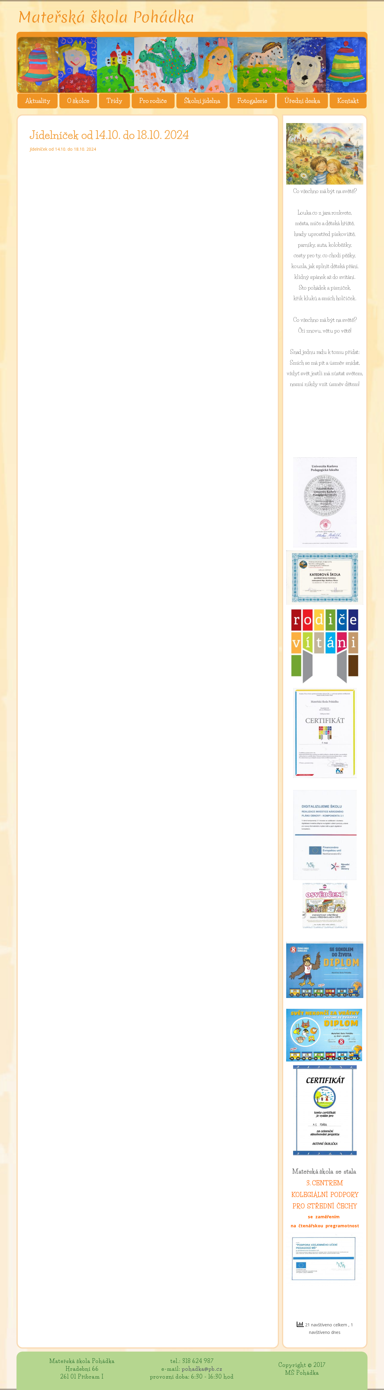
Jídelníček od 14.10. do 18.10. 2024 (63, 149)
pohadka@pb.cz (202, 1369)
